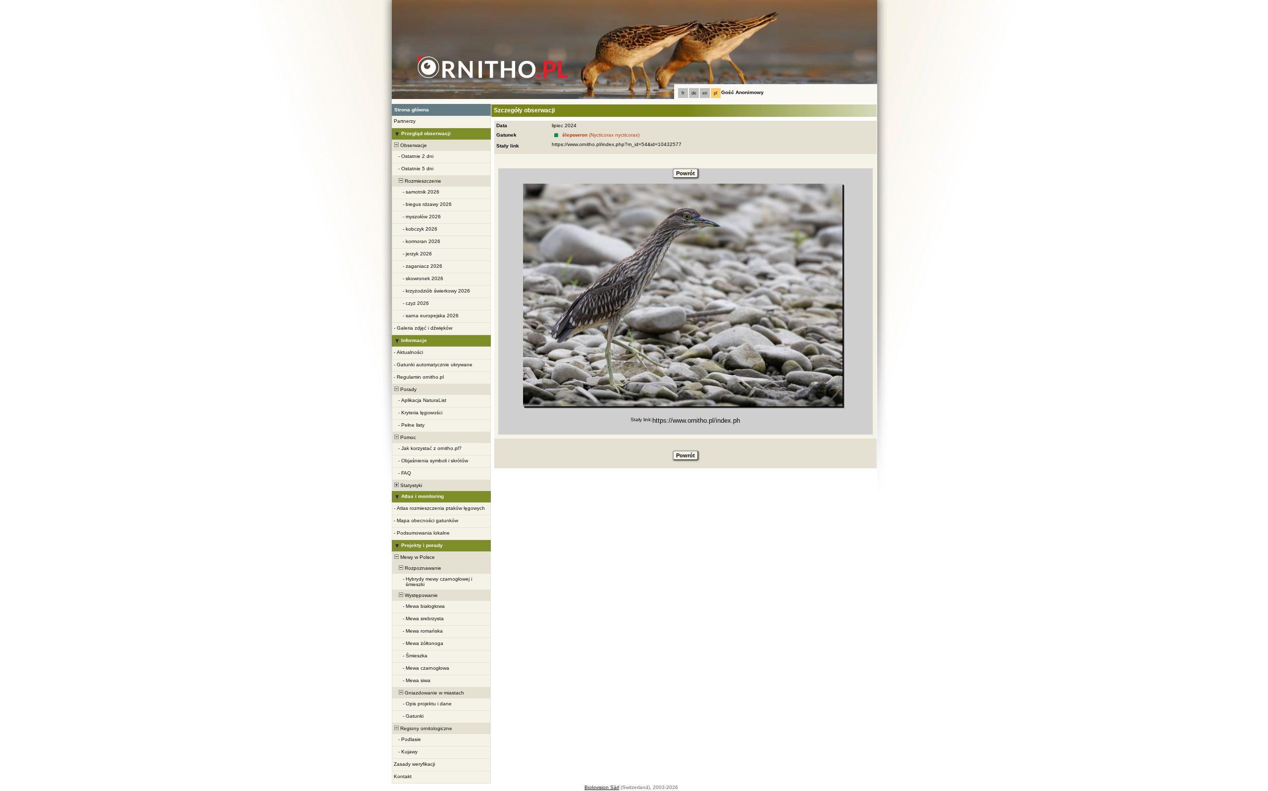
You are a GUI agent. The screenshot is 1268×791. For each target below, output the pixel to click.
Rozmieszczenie (422, 181)
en (704, 93)
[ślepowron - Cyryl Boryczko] (683, 295)
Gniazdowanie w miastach (433, 692)
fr (683, 93)
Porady (408, 389)
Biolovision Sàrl (601, 787)
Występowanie (420, 595)
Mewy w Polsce (417, 557)
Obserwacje (413, 145)
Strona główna (411, 109)
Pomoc (407, 437)
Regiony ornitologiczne (425, 728)
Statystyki (410, 485)
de (693, 93)
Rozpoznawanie (422, 568)
